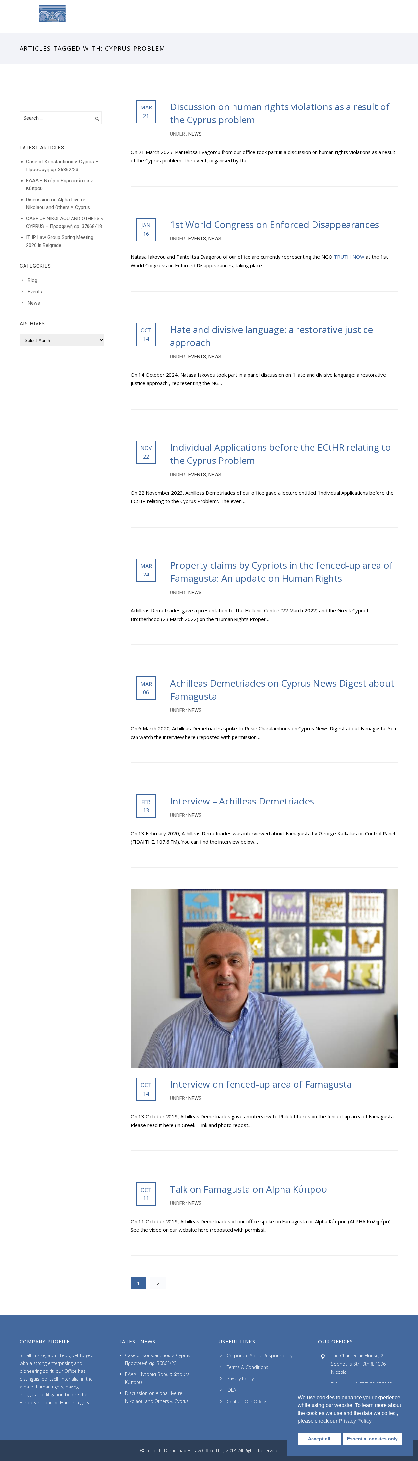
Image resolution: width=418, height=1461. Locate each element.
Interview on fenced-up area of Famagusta (261, 1084)
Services (140, 16)
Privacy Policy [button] (355, 1421)
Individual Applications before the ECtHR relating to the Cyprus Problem (280, 453)
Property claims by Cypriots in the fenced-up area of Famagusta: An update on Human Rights (281, 571)
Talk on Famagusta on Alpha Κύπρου (248, 1189)
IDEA (231, 1390)
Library (273, 16)
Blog (32, 280)
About (107, 16)
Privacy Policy (240, 1378)
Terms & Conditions (247, 1367)
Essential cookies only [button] (372, 1438)
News (208, 16)
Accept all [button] (319, 1438)
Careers (176, 16)
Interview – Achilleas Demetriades (242, 801)
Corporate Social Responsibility (259, 1356)
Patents (239, 16)
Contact (308, 16)
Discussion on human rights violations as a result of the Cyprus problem (280, 113)
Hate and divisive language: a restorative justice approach (271, 336)
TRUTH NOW (349, 256)
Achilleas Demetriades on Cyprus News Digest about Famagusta (282, 689)
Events (196, 239)
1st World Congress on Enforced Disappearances (274, 224)
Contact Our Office (246, 1401)
